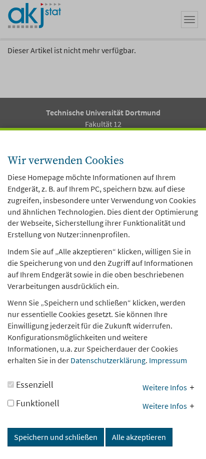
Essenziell (34, 384)
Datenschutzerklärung (108, 360)
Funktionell (37, 403)
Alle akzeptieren (139, 437)
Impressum (168, 360)
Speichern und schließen (56, 437)
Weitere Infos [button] (164, 387)
